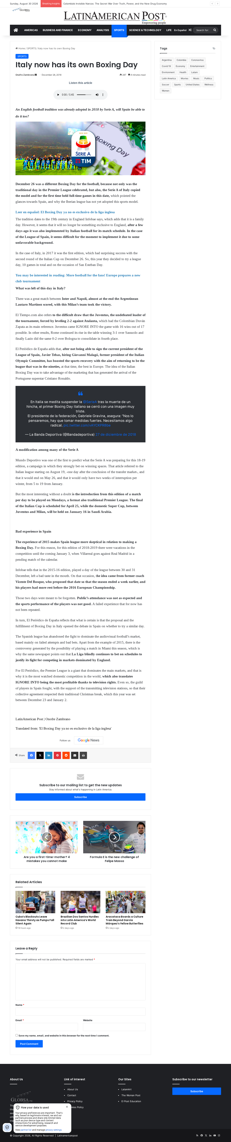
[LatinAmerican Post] (115, 16)
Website (87, 1020)
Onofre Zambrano (25, 74)
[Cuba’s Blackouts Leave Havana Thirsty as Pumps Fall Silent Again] (35, 902)
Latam (194, 72)
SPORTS (119, 30)
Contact (71, 1095)
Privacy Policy (74, 1101)
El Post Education (131, 1101)
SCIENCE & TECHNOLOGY (145, 30)
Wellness (208, 84)
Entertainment (197, 66)
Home (21, 48)
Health (183, 72)
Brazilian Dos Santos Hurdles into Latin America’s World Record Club (80, 920)
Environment (168, 72)
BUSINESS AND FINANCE (58, 30)
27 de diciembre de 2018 (115, 434)
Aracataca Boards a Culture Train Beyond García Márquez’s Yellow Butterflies (124, 920)
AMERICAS (31, 30)
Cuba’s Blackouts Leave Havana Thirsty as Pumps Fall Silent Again (35, 920)
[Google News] (88, 740)
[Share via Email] (74, 755)
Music (196, 78)
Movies (184, 78)
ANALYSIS (103, 30)
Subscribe (80, 796)
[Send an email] (36, 74)
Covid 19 (166, 66)
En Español (180, 30)
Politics (208, 78)
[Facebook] (31, 755)
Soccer (165, 84)
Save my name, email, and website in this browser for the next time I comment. (64, 1035)
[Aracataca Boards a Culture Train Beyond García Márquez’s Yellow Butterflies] (125, 902)
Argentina (167, 60)
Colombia (181, 60)
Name (20, 1004)
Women (165, 90)
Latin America (169, 78)
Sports (177, 84)
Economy (180, 66)
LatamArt (126, 1089)
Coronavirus (197, 60)
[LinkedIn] (48, 755)
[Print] (83, 755)
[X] (40, 755)
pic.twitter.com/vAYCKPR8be (87, 425)
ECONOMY (84, 30)
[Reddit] (66, 755)
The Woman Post (130, 1095)
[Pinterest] (57, 755)
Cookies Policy (75, 1107)
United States (192, 84)
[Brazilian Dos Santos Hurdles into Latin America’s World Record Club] (80, 902)
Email (20, 1020)
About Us (72, 1089)
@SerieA (90, 402)
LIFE (169, 30)
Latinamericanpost (67, 1135)
